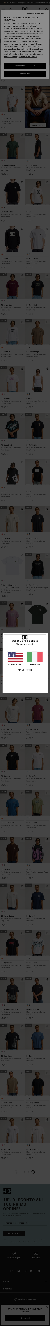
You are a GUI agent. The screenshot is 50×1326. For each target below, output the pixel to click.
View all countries (25, 670)
